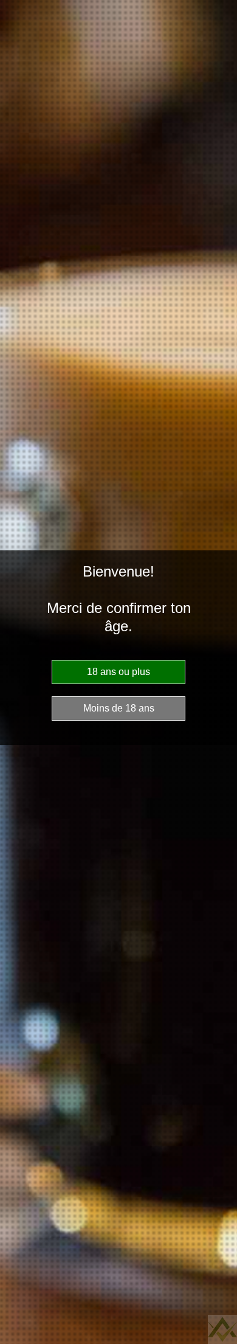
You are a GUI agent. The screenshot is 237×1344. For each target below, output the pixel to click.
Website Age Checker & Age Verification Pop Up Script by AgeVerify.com (222, 1329)
